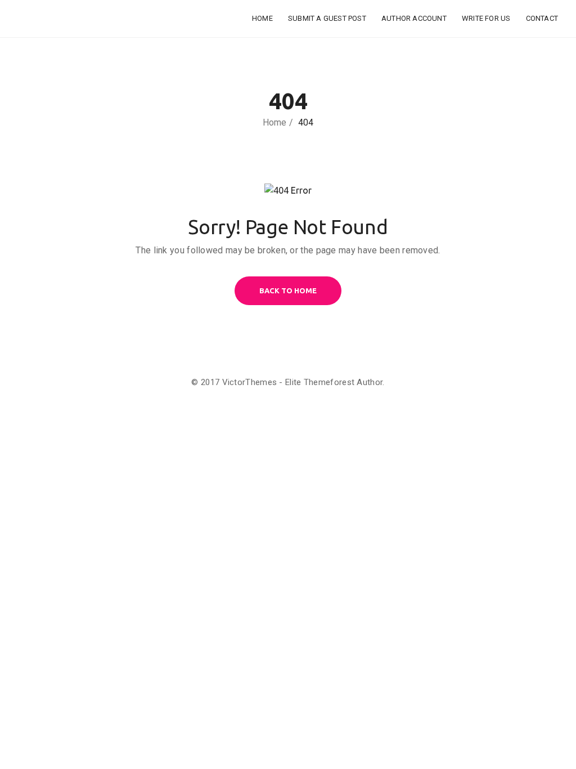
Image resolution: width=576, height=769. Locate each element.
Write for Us (486, 18)
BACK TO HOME (288, 290)
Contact (542, 18)
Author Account (414, 18)
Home (262, 18)
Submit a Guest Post (327, 18)
